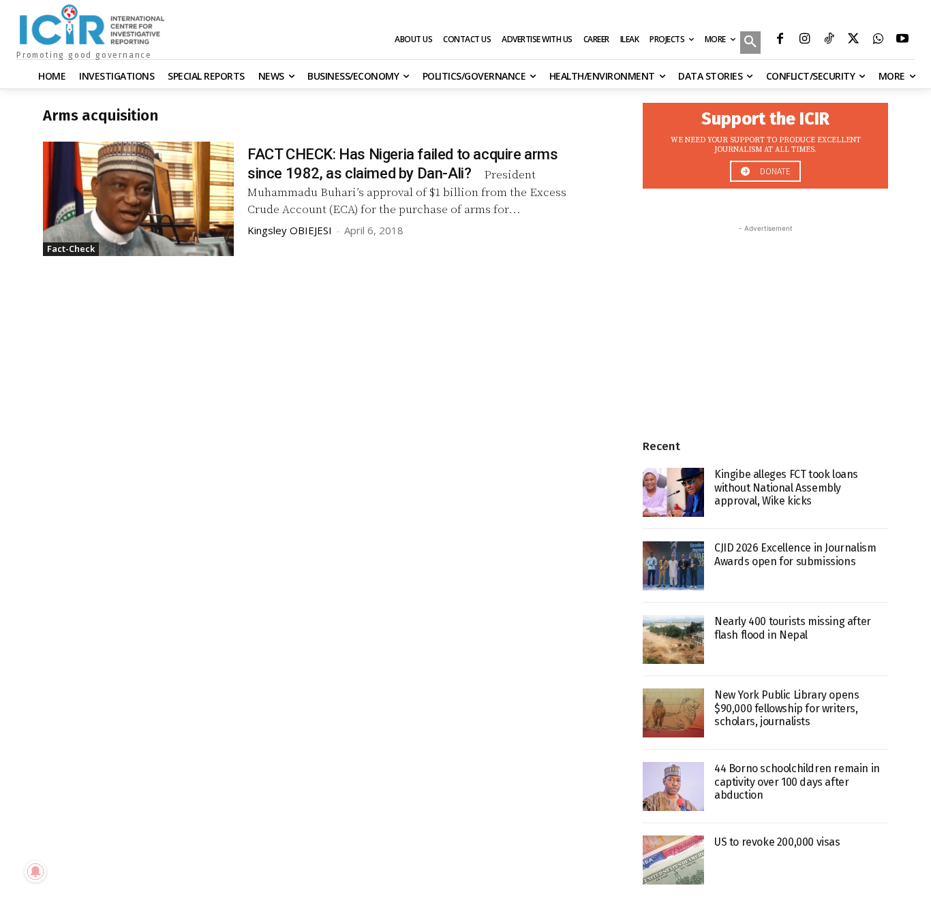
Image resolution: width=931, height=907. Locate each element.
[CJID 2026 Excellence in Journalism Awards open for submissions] (673, 565)
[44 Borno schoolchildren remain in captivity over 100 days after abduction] (673, 786)
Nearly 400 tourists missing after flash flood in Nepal (792, 628)
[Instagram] (804, 40)
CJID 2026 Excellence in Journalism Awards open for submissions (795, 554)
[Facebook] (779, 40)
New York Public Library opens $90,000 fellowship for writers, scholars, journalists (786, 707)
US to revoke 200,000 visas (777, 842)
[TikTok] (828, 40)
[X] (853, 40)
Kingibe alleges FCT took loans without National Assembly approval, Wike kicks (786, 487)
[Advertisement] (765, 321)
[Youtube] (902, 40)
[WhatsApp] (878, 40)
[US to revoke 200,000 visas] (673, 860)
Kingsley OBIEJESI (289, 230)
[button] (750, 43)
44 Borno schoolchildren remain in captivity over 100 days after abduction (797, 781)
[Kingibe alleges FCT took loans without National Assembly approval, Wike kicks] (673, 492)
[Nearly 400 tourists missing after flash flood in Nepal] (673, 639)
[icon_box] (765, 141)
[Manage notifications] (35, 871)
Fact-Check (71, 248)
